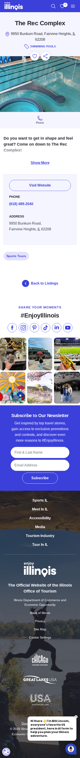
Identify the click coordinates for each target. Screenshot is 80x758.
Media (40, 527)
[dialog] (6, 752)
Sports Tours (16, 256)
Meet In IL (40, 509)
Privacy (40, 621)
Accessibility (40, 518)
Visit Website (40, 185)
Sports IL (40, 500)
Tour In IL (40, 544)
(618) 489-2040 (21, 204)
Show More (40, 163)
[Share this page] (45, 56)
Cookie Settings (40, 637)
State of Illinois (40, 613)
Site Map (40, 629)
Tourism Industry (40, 536)
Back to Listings (44, 283)
